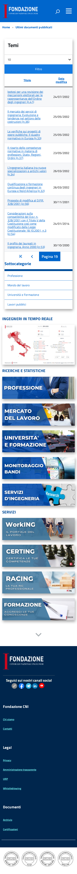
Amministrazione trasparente (19, 769)
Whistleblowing (12, 788)
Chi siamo (8, 719)
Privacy (7, 760)
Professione (15, 275)
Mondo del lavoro (18, 285)
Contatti (7, 729)
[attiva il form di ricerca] (58, 12)
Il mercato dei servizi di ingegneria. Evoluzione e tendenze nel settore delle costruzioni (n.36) (24, 116)
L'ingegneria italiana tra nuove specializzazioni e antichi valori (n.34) (27, 171)
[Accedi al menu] (69, 11)
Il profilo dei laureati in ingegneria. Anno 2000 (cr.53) (26, 245)
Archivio (7, 820)
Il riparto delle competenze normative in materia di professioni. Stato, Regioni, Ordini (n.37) (24, 152)
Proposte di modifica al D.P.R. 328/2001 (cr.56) (25, 202)
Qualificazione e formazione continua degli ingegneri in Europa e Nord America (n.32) (26, 187)
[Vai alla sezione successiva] (38, 635)
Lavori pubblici (16, 304)
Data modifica (61, 80)
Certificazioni (10, 829)
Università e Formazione (23, 294)
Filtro (38, 69)
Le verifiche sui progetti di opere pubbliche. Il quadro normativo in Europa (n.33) (24, 134)
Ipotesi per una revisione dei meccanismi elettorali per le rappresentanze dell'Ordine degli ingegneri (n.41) (25, 96)
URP (5, 779)
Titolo (27, 80)
